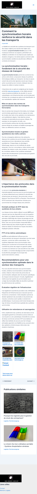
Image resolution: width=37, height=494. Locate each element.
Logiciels (6, 421)
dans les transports (13, 91)
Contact (2, 488)
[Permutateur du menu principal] (33, 5)
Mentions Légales (5, 490)
